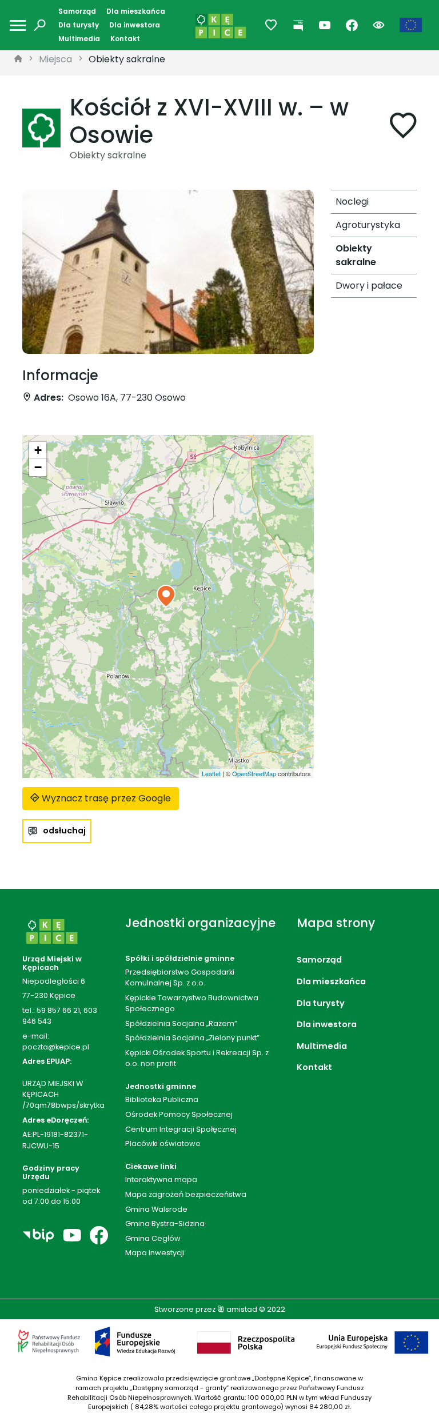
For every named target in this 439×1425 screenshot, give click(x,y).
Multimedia (79, 38)
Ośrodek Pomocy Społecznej (179, 1114)
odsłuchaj (64, 830)
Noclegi (352, 201)
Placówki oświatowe (163, 1143)
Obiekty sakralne (127, 59)
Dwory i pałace (369, 285)
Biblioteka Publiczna (161, 1099)
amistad (241, 1309)
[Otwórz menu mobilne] (17, 25)
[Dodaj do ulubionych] (403, 128)
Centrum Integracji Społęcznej (181, 1129)
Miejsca (55, 59)
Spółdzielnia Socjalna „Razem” (181, 1023)
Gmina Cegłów (153, 1238)
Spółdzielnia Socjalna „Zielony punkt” (192, 1038)
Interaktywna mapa (161, 1179)
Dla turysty (78, 25)
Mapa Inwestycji (155, 1253)
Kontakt (125, 38)
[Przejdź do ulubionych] (271, 25)
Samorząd (77, 11)
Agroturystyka (368, 224)
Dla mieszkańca (135, 11)
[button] (166, 596)
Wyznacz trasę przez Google (105, 798)
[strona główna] (18, 59)
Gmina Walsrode (156, 1209)
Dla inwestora (134, 25)
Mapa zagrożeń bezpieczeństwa (185, 1194)
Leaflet (211, 773)
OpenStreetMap (254, 773)
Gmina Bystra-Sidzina (165, 1223)
